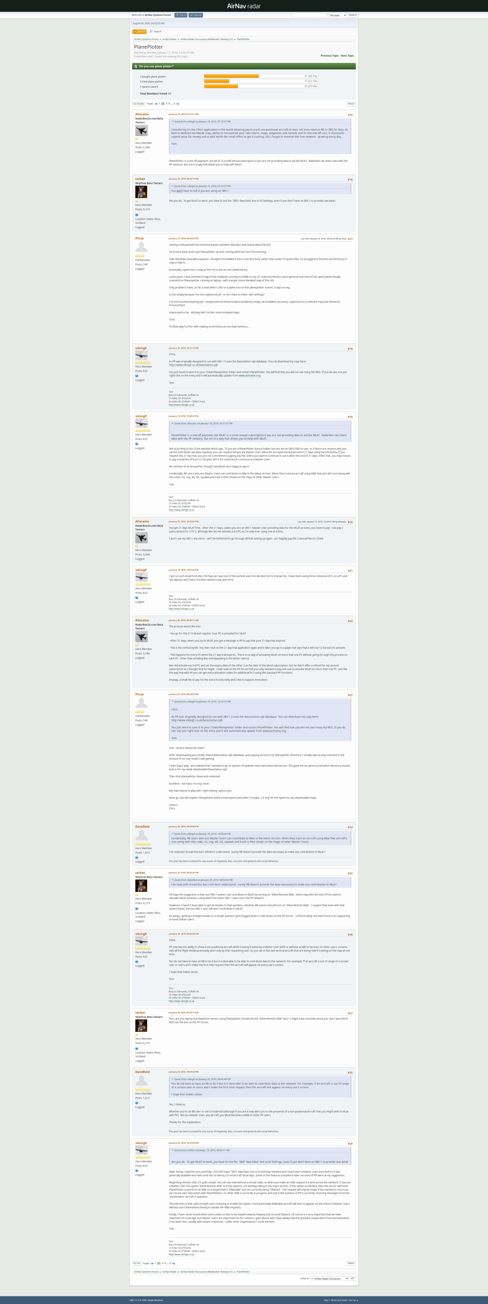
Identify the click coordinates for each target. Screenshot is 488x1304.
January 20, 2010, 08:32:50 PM (183, 694)
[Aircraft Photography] (136, 375)
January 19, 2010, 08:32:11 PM (183, 178)
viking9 (141, 348)
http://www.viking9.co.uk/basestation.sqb (193, 365)
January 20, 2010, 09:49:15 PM (183, 1012)
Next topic (347, 55)
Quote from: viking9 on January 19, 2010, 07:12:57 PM (202, 121)
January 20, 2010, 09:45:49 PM (183, 933)
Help (326, 1300)
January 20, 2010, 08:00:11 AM (183, 620)
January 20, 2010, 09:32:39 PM (183, 872)
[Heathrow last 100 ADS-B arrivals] (136, 857)
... (172, 103)
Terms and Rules (339, 1300)
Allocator (142, 114)
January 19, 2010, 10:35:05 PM (183, 521)
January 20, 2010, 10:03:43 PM (183, 1071)
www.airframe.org (249, 375)
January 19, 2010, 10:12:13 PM (183, 348)
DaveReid (142, 826)
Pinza (139, 238)
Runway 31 (226, 39)
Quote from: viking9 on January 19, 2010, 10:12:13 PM (202, 701)
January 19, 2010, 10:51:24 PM (183, 569)
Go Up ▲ (353, 1300)
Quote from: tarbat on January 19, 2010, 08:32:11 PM (202, 1150)
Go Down (138, 103)
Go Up (136, 1263)
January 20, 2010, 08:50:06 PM (183, 826)
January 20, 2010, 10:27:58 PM (183, 1142)
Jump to (305, 1278)
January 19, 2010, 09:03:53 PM (183, 238)
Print (351, 103)
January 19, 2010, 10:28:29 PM (183, 416)
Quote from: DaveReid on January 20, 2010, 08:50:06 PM (203, 880)
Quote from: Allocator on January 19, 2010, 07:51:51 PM (203, 423)
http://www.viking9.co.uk (181, 404)
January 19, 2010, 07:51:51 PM (183, 114)
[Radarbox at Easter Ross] (136, 214)
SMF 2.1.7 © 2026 (138, 1300)
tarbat (140, 179)
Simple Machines (155, 1300)
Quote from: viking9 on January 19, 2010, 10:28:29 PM (202, 833)
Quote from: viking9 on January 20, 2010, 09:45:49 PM (202, 1079)
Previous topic (330, 55)
